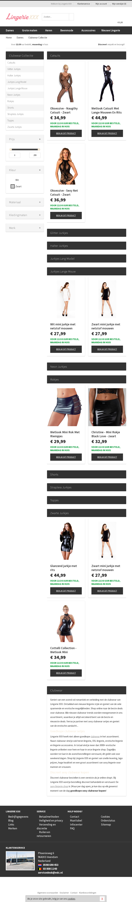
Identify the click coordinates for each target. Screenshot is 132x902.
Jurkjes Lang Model (16, 81)
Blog (11, 820)
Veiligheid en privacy (51, 820)
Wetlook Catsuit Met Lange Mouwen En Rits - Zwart (106, 110)
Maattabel (76, 820)
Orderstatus (108, 820)
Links (11, 824)
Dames (10, 30)
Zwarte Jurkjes (14, 126)
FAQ (72, 828)
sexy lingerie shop (59, 786)
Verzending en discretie (46, 826)
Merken (12, 828)
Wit (17, 179)
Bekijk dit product (66, 133)
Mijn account (101, 3)
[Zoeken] (71, 16)
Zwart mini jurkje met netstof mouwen (105, 326)
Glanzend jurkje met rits (63, 568)
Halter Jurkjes (14, 75)
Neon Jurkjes (13, 94)
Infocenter (76, 824)
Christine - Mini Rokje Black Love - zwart (105, 434)
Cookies (105, 816)
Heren (48, 30)
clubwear (95, 736)
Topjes (10, 120)
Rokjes (10, 101)
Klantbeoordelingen (87, 892)
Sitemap (106, 824)
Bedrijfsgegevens (18, 816)
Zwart (18, 186)
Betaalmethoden (49, 816)
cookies (71, 898)
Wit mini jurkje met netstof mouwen (62, 326)
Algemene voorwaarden (47, 892)
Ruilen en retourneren (44, 834)
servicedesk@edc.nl (50, 872)
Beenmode (66, 30)
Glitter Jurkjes (13, 69)
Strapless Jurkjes (15, 114)
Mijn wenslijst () (119, 3)
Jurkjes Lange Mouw (17, 88)
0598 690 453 (50, 865)
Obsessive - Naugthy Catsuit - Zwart (64, 110)
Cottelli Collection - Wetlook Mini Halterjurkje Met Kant (64, 650)
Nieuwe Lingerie (110, 30)
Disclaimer (64, 892)
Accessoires (88, 30)
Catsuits (11, 62)
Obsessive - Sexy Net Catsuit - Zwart (64, 192)
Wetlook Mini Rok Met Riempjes (65, 434)
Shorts (10, 107)
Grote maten (29, 30)
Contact (74, 816)
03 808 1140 (49, 868)
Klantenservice (83, 3)
